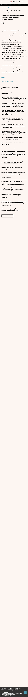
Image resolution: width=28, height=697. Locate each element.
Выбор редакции (5, 7)
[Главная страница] (2, 1)
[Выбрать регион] (17, 2)
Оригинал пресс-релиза (7, 81)
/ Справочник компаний (15, 10)
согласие (6, 692)
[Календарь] (11, 2)
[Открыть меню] (26, 2)
